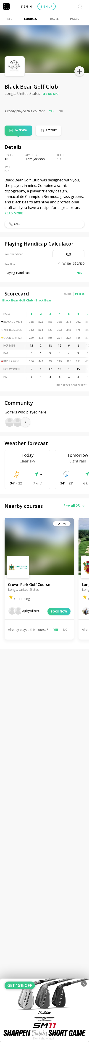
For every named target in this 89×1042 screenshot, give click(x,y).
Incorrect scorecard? (71, 385)
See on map (50, 94)
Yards (67, 293)
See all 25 (71, 505)
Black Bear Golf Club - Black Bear (26, 300)
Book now (59, 611)
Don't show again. (44, 1038)
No (61, 111)
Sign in (26, 6)
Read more (14, 213)
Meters (79, 293)
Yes (51, 111)
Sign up (46, 6)
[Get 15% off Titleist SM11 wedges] (44, 1010)
